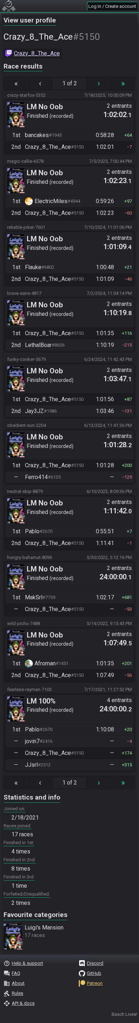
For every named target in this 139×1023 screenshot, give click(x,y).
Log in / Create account (112, 6)
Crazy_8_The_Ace (37, 53)
